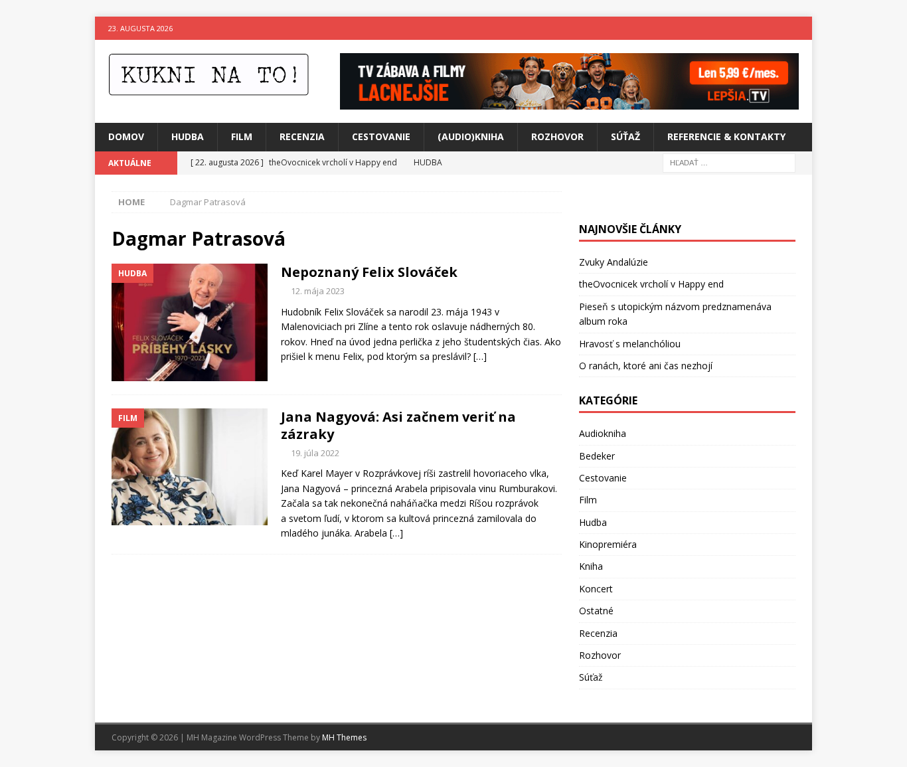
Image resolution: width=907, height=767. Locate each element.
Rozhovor (557, 136)
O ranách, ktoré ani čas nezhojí (645, 365)
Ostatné (596, 610)
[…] (480, 356)
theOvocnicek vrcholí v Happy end (651, 284)
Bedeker (597, 456)
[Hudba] (190, 322)
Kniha (591, 566)
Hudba (187, 136)
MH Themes (344, 737)
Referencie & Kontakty (726, 136)
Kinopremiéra (608, 544)
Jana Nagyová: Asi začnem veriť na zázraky (398, 425)
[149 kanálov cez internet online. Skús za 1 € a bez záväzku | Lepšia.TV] (569, 102)
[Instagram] (800, 28)
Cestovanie (381, 136)
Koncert (596, 588)
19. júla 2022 (315, 453)
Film (241, 136)
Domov (126, 136)
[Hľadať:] (729, 161)
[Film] (190, 467)
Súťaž (625, 136)
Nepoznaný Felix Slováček (369, 272)
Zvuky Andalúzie (613, 262)
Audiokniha (602, 433)
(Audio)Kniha (471, 136)
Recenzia (302, 136)
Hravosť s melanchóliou (630, 343)
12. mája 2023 (318, 291)
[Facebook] (774, 28)
